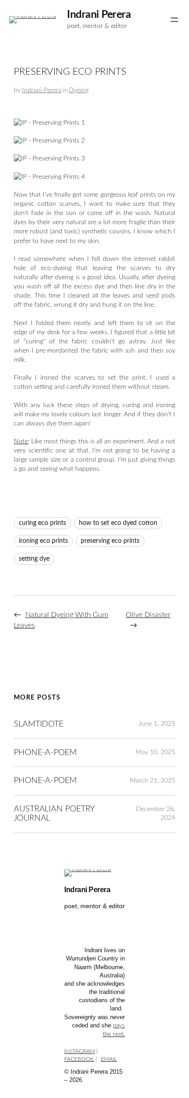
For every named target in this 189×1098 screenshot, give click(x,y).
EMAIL (109, 1059)
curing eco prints (42, 523)
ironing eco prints (43, 541)
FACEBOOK (79, 1059)
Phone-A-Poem (45, 752)
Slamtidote (38, 724)
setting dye (34, 559)
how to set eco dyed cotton (118, 523)
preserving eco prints (110, 541)
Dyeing (79, 90)
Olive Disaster (148, 614)
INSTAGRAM (79, 1051)
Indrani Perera (99, 15)
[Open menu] (174, 19)
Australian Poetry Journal (54, 814)
